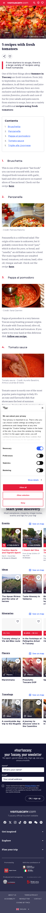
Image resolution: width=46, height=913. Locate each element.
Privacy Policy (30, 786)
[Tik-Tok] (20, 822)
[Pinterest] (25, 822)
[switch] (40, 456)
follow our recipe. (17, 336)
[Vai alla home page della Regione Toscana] (10, 870)
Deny (23, 503)
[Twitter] (10, 822)
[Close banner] (42, 408)
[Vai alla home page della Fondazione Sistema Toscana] (13, 882)
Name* (5, 766)
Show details (33, 480)
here (11, 186)
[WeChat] (35, 822)
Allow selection (23, 495)
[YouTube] (30, 822)
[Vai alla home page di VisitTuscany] (17, 3)
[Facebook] (5, 822)
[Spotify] (41, 822)
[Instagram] (15, 822)
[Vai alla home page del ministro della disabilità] (31, 867)
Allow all (23, 487)
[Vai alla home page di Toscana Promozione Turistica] (34, 882)
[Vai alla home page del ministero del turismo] (31, 871)
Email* (4, 775)
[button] (23, 831)
